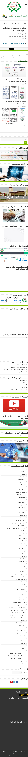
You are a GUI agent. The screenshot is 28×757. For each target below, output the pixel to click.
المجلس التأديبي (22, 507)
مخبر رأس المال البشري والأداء (20, 605)
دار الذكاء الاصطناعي (22, 559)
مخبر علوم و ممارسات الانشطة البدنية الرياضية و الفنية (16, 615)
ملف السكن (23, 638)
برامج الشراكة (23, 531)
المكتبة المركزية (22, 518)
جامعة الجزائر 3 (22, 548)
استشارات (23, 477)
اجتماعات (23, 474)
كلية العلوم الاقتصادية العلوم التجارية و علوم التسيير (17, 574)
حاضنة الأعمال (23, 554)
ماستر (24, 584)
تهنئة (24, 546)
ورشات (24, 661)
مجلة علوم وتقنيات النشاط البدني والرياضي (9, 57)
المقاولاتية (23, 515)
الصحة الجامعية (22, 502)
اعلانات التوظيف (22, 479)
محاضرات (23, 592)
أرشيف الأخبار (25, 672)
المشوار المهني (23, 513)
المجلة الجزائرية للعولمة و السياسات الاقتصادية (18, 54)
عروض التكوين (23, 566)
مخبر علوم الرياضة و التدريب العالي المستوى (18, 610)
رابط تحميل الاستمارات (23, 435)
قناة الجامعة (23, 569)
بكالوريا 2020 (22, 538)
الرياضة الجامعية (22, 500)
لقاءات (24, 582)
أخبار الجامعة (23, 469)
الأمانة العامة (23, 487)
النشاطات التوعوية (22, 525)
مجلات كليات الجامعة (21, 589)
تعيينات (24, 543)
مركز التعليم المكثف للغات (21, 623)
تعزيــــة (24, 541)
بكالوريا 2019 (22, 536)
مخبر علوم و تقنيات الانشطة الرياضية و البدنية (18, 612)
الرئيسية (25, 23)
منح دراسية (23, 643)
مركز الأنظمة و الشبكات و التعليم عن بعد (11, 751)
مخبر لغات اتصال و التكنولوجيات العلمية (19, 618)
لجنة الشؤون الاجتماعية (21, 579)
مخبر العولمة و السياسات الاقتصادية (19, 602)
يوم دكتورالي (23, 664)
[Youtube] (11, 682)
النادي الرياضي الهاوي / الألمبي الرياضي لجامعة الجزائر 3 (16, 523)
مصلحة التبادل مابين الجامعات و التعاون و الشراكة (17, 655)
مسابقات (23, 628)
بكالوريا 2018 (22, 533)
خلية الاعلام (23, 556)
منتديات (24, 641)
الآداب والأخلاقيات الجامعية (20, 482)
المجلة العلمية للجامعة (21, 505)
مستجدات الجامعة (22, 630)
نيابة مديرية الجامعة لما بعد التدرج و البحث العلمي (17, 658)
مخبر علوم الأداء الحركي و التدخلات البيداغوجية (18, 607)
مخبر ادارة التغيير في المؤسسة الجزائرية (19, 597)
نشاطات (24, 651)
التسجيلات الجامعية (22, 495)
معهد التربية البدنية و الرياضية (20, 633)
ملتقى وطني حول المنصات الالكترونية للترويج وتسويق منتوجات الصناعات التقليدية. (15, 102)
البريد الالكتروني (22, 490)
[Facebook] (17, 682)
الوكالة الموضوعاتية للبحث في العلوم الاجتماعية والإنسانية (16, 528)
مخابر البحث (23, 595)
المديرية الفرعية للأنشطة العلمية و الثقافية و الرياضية (16, 510)
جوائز (24, 551)
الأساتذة (24, 484)
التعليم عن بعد (23, 497)
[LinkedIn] (14, 682)
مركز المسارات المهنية (22, 625)
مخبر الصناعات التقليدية (13, 36)
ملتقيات (24, 636)
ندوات (24, 648)
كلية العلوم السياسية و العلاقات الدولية (19, 577)
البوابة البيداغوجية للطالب (21, 492)
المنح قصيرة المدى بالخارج (21, 520)
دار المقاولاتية (23, 561)
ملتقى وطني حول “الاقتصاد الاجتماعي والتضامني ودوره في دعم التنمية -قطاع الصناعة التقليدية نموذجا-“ (14, 80)
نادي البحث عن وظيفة (21, 646)
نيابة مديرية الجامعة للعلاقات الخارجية (19, 653)
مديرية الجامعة (23, 620)
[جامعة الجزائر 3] (14, 7)
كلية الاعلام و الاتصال (22, 571)
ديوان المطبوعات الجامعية (21, 564)
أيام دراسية (23, 472)
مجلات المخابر (20, 23)
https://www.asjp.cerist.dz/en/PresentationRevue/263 (14, 44)
